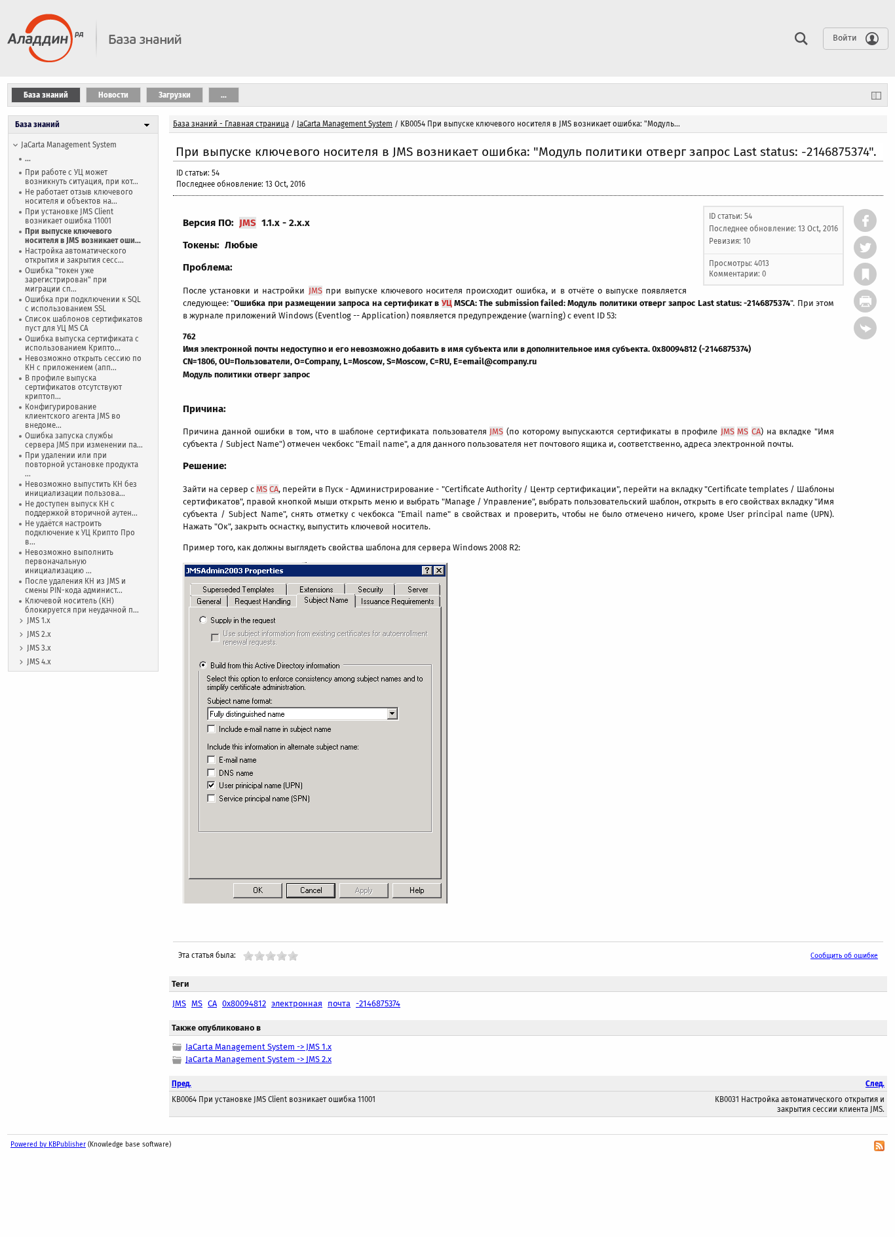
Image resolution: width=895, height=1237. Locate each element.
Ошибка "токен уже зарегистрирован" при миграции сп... (66, 280)
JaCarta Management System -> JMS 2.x (258, 1059)
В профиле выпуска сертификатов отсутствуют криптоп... (73, 387)
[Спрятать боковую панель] (876, 95)
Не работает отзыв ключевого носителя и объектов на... (79, 196)
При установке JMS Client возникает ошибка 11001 (69, 216)
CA (756, 431)
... (28, 158)
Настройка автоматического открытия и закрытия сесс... (75, 255)
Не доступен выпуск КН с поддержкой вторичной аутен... (81, 508)
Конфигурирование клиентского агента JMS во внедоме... (73, 416)
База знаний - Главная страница (231, 123)
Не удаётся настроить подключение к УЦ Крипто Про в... (80, 532)
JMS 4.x (39, 661)
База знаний (37, 124)
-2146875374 (378, 1003)
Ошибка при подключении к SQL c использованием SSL (83, 304)
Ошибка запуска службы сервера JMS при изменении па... (84, 440)
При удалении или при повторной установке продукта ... (81, 464)
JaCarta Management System (69, 144)
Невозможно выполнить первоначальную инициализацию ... (69, 561)
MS (742, 431)
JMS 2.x (39, 634)
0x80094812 (244, 1003)
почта (339, 1003)
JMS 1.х (38, 620)
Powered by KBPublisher (48, 1144)
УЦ (447, 303)
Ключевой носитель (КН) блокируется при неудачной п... (82, 605)
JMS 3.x (39, 648)
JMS (247, 223)
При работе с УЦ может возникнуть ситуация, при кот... (81, 177)
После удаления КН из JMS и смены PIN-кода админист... (75, 586)
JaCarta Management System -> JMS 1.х (258, 1047)
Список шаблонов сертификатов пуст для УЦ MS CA (84, 323)
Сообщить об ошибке (844, 955)
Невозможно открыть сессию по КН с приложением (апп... (83, 363)
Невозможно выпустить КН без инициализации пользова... (81, 489)
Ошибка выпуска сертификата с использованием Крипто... (82, 343)
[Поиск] (798, 38)
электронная (296, 1003)
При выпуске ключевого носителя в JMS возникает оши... (83, 236)
